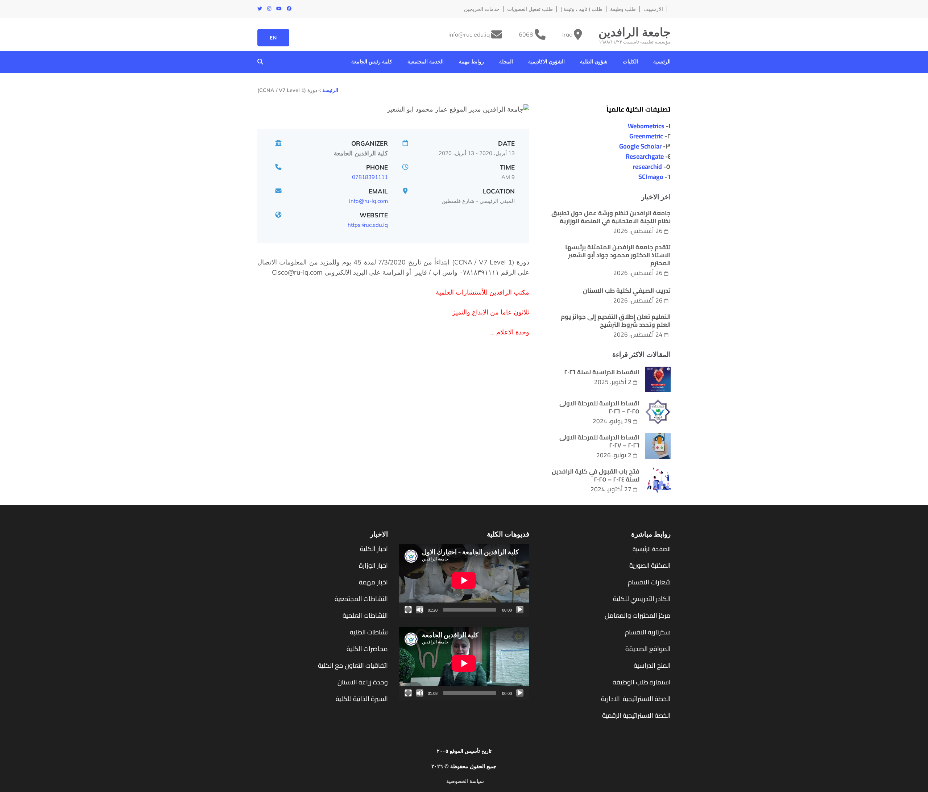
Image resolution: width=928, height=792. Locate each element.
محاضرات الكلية (367, 649)
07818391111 (370, 177)
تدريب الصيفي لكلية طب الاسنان (627, 291)
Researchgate (645, 156)
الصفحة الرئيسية (652, 548)
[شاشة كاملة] (408, 609)
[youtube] (279, 8)
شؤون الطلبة (594, 61)
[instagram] (269, 8)
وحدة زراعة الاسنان (362, 682)
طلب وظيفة (623, 9)
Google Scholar (640, 146)
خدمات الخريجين (482, 9)
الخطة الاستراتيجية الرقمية (636, 715)
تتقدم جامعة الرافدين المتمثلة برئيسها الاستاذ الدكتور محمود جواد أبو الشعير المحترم (618, 255)
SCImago (650, 177)
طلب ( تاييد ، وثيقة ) (581, 9)
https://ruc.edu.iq (368, 224)
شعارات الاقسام (649, 582)
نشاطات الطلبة (369, 632)
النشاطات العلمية (365, 615)
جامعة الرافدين (634, 32)
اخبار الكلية (374, 549)
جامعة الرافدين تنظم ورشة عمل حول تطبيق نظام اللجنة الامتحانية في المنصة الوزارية (611, 217)
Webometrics (646, 126)
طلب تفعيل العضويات (530, 9)
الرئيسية (662, 61)
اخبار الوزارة (373, 565)
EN (273, 37)
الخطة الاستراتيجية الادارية (636, 699)
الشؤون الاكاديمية (546, 61)
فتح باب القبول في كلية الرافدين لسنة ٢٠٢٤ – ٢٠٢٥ (595, 475)
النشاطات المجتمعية (361, 599)
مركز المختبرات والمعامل (638, 615)
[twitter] (259, 8)
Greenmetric (646, 136)
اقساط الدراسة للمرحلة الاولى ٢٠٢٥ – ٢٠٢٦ (599, 407)
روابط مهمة (471, 61)
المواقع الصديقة (648, 649)
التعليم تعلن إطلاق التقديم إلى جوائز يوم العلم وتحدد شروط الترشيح (616, 321)
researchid (647, 166)
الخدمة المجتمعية (425, 61)
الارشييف (653, 9)
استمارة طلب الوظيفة (642, 682)
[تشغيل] (519, 609)
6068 (526, 34)
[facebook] (289, 8)
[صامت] (419, 609)
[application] (464, 580)
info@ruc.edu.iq (469, 34)
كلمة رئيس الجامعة (371, 61)
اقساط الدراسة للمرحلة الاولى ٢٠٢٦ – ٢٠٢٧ (599, 441)
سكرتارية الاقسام (648, 632)
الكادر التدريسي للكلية (642, 599)
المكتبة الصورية (650, 565)
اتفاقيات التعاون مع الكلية (353, 665)
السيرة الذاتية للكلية (362, 699)
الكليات (630, 61)
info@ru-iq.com (368, 200)
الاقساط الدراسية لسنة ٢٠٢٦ (601, 372)
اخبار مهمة (373, 582)
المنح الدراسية (652, 665)
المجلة (506, 61)
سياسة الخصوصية (465, 781)
